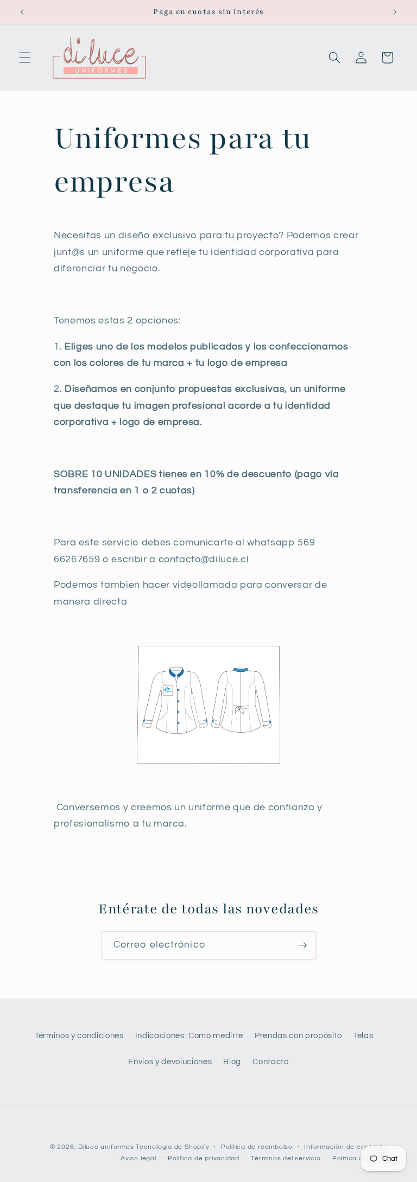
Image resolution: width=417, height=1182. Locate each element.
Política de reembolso (257, 1147)
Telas (363, 1035)
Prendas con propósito (298, 1035)
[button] (25, 58)
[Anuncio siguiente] (395, 12)
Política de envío (359, 1158)
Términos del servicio (285, 1158)
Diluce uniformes (106, 1147)
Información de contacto (345, 1147)
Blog (232, 1061)
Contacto (270, 1061)
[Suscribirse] (302, 945)
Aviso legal (138, 1158)
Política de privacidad (203, 1158)
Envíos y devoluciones (170, 1061)
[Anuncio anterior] (22, 12)
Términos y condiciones (79, 1035)
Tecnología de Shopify (172, 1147)
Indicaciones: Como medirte (189, 1035)
